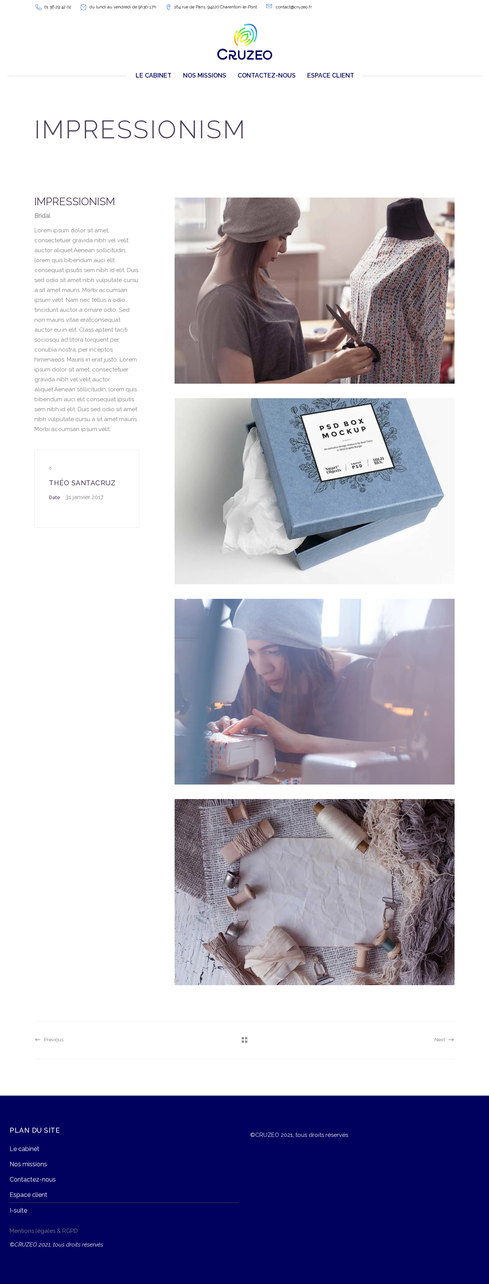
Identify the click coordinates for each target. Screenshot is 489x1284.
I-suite (18, 1210)
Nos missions (28, 1164)
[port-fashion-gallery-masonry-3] (315, 692)
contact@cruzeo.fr (294, 7)
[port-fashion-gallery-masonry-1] (315, 291)
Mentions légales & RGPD (44, 1230)
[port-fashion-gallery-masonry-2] (315, 491)
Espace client (28, 1194)
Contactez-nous (33, 1179)
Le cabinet (24, 1149)
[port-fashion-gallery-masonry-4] (315, 892)
